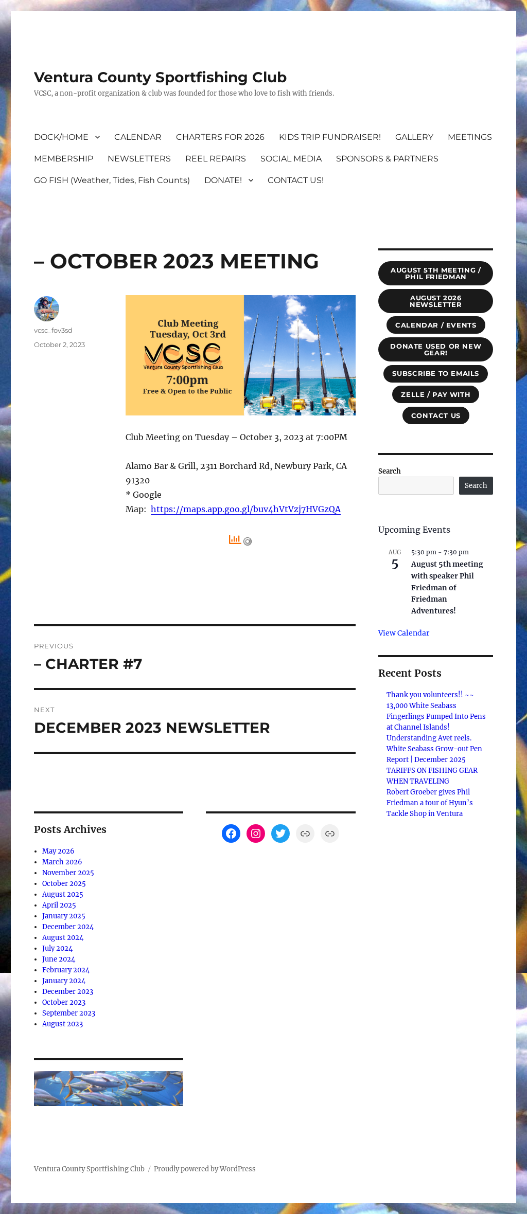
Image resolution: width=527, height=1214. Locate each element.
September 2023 (68, 1013)
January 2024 (63, 980)
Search (389, 471)
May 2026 (58, 851)
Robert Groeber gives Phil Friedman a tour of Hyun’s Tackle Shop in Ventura (430, 803)
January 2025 (63, 916)
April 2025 (59, 905)
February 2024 (66, 970)
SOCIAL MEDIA (291, 159)
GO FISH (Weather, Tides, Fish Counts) (112, 180)
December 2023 (67, 991)
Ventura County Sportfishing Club (160, 77)
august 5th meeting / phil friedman (436, 273)
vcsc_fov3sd (53, 330)
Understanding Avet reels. (429, 738)
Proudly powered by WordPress (205, 1169)
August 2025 (62, 894)
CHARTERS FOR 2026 (220, 137)
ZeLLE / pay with (435, 394)
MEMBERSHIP (63, 159)
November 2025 (68, 872)
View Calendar (403, 633)
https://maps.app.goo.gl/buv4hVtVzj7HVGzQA (246, 509)
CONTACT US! (296, 180)
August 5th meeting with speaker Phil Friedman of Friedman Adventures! (447, 587)
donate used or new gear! (435, 349)
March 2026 (62, 862)
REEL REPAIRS (215, 159)
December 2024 (68, 926)
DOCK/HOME (61, 137)
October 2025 (64, 883)
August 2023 (62, 1024)
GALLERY (414, 137)
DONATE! (223, 180)
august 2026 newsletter (436, 301)
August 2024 (62, 937)
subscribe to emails (435, 373)
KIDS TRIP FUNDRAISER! (330, 137)
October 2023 (63, 1002)
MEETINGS (470, 137)
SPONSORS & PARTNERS (387, 159)
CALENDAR (138, 137)
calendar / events (435, 325)
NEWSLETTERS (139, 159)
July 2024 (57, 948)
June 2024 (58, 959)
